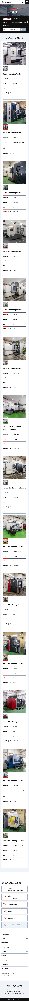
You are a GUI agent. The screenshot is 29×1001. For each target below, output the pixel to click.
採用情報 (3, 955)
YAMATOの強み (5, 934)
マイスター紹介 (5, 947)
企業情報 (3, 951)
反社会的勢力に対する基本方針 (7, 973)
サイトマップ (4, 968)
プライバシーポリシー (6, 975)
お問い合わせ (4, 964)
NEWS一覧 (4, 960)
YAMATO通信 (4, 942)
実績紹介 (3, 938)
